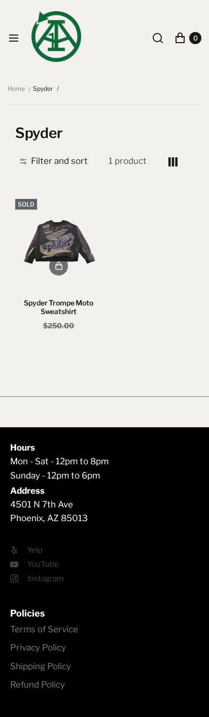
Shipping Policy (40, 666)
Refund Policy (37, 684)
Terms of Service (44, 629)
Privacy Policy (38, 647)
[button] (53, 160)
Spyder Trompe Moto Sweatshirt (58, 307)
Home (16, 88)
